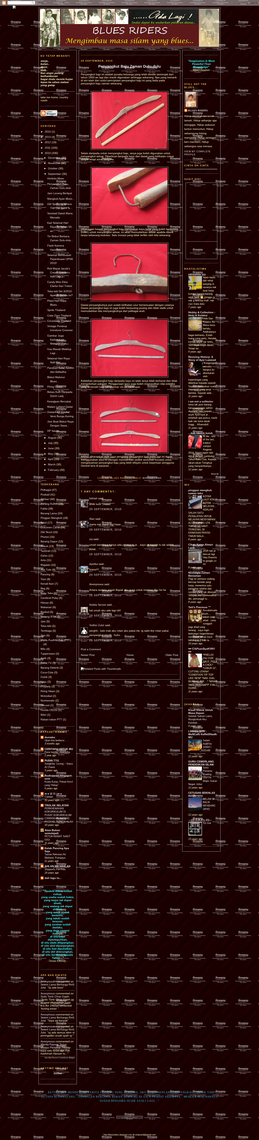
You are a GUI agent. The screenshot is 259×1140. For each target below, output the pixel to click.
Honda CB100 (49, 709)
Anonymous (48, 981)
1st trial (207, 823)
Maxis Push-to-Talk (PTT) (56, 640)
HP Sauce (53, 430)
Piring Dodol (54, 386)
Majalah (45, 564)
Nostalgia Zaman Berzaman (199, 574)
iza (91, 539)
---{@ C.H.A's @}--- (200, 819)
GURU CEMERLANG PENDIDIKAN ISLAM (201, 763)
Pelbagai (46, 489)
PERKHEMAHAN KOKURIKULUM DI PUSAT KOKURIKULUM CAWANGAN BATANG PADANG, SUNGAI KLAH (59, 815)
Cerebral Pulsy (49, 597)
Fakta (44, 508)
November (54, 163)
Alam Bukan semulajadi (52, 832)
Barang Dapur (49, 541)
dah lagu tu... (53, 877)
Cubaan (49, 796)
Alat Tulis (46, 569)
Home (130, 654)
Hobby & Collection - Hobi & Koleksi (201, 314)
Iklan (43, 714)
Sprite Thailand (56, 310)
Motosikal (46, 695)
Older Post (172, 654)
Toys (43, 579)
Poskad (45, 494)
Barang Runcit (49, 503)
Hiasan (45, 602)
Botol (44, 522)
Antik (43, 658)
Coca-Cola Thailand (59, 320)
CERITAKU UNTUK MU (59, 749)
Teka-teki (46, 625)
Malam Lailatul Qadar (60, 406)
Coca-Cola (47, 672)
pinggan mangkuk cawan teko (200, 492)
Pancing (45, 574)
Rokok (44, 546)
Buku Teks (47, 593)
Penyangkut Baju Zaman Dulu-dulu (129, 66)
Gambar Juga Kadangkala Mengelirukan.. (57, 339)
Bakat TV (46, 662)
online (58, 1073)
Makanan (46, 607)
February (54, 469)
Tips (43, 635)
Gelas (44, 555)
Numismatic (48, 700)
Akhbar (45, 499)
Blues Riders (198, 110)
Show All (214, 474)
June (51, 448)
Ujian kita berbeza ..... (57, 740)
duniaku (50, 737)
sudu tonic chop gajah (55, 996)
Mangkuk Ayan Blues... (61, 198)
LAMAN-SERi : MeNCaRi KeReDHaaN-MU (202, 734)
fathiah (93, 498)
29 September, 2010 (105, 509)
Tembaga (46, 630)
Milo (43, 648)
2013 (48, 136)
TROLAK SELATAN (57, 805)
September (55, 173)
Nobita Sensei (97, 604)
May (51, 453)
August (52, 437)
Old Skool (46, 532)
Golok (44, 676)
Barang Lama (49, 513)
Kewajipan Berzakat (59, 401)
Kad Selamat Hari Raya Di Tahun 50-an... (59, 226)
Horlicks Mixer (55, 178)
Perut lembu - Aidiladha (57, 752)
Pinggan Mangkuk (51, 517)
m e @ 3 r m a (53, 793)
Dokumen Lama (50, 527)
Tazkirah (46, 550)
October (53, 168)
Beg (43, 588)
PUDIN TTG (52, 760)
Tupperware (48, 653)
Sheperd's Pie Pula (55, 869)
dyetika (93, 563)
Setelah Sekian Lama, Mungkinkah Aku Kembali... (200, 719)
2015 (48, 131)
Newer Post (88, 654)
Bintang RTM (48, 616)
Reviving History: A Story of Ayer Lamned (202, 358)
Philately (46, 686)
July (50, 442)
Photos (45, 536)
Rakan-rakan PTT (51, 719)
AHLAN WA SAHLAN (57, 866)
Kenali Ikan (47, 583)
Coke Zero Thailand (59, 315)
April (51, 459)
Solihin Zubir (96, 625)
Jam (43, 621)
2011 (48, 147)
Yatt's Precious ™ (199, 607)
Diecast (45, 705)
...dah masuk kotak (200, 433)
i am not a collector (200, 401)
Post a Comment (91, 649)
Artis (43, 560)
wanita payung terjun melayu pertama (54, 1046)
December (54, 157)
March (52, 464)
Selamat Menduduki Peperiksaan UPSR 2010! (60, 259)
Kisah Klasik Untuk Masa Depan (200, 711)
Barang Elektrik (50, 667)
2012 (48, 142)
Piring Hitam (48, 691)
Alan (92, 518)
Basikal (45, 611)
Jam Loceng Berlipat (59, 193)
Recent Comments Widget (63, 1058)
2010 (48, 153)
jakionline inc (197, 274)
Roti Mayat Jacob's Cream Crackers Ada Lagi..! (58, 272)
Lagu (44, 681)
